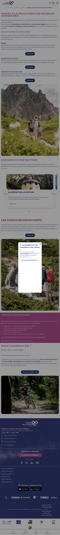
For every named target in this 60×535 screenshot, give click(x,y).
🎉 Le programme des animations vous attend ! (30, 247)
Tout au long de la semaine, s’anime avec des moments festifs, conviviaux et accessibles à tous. (29, 256)
